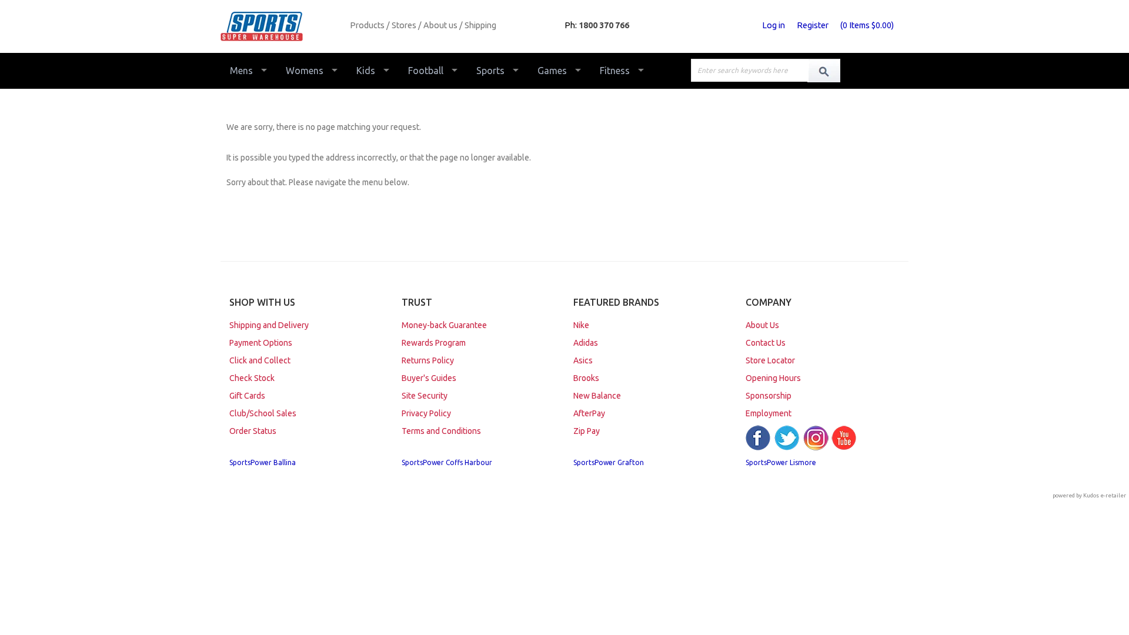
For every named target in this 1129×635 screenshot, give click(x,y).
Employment (768, 413)
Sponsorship (768, 395)
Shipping (480, 25)
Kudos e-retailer (1104, 495)
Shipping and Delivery (269, 325)
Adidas (585, 342)
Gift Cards (247, 395)
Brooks (586, 378)
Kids (365, 70)
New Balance (597, 395)
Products (367, 25)
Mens (241, 70)
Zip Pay (586, 431)
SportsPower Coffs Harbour (447, 462)
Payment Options (260, 342)
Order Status (252, 431)
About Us (762, 325)
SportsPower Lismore (781, 462)
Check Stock (252, 378)
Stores (404, 25)
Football (425, 70)
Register (813, 25)
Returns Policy (428, 360)
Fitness (615, 70)
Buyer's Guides (429, 378)
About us (440, 25)
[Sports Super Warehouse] (281, 26)
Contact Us (766, 342)
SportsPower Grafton (608, 462)
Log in (773, 25)
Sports (490, 70)
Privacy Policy (426, 413)
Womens (304, 70)
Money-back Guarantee (444, 325)
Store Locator (770, 360)
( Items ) (867, 25)
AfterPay (589, 413)
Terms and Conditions (441, 431)
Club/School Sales (262, 413)
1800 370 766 (604, 25)
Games (552, 70)
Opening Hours (773, 378)
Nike (581, 325)
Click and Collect (259, 360)
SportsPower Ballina (262, 462)
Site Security (424, 395)
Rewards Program (434, 342)
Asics (583, 360)
